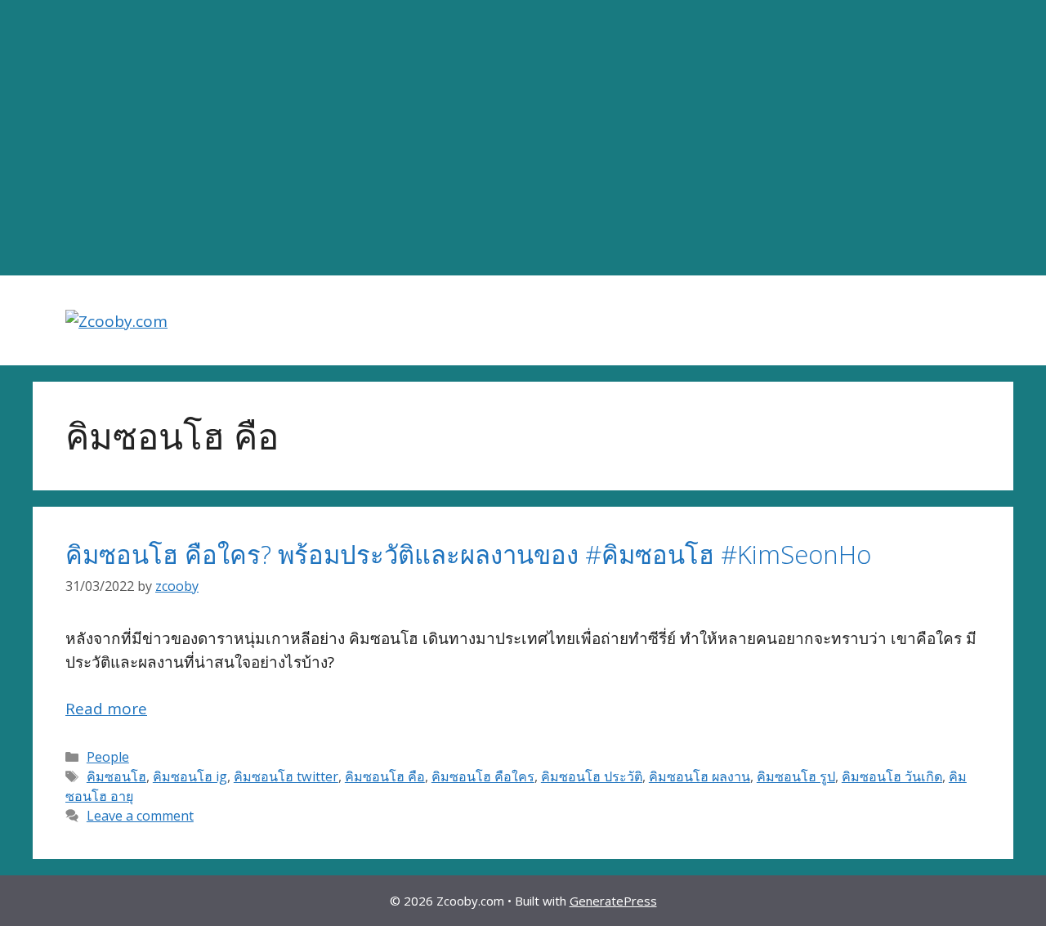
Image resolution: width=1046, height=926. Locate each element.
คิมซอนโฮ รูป (796, 776)
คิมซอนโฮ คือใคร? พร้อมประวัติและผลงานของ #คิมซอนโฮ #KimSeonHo (468, 554)
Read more (106, 708)
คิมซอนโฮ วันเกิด (892, 776)
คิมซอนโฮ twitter (286, 776)
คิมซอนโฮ (116, 776)
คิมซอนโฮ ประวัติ (591, 776)
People (108, 757)
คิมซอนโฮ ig (190, 776)
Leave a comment (140, 816)
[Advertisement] (523, 138)
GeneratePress (613, 900)
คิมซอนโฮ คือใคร (482, 776)
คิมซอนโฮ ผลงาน (699, 776)
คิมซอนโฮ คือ (385, 776)
